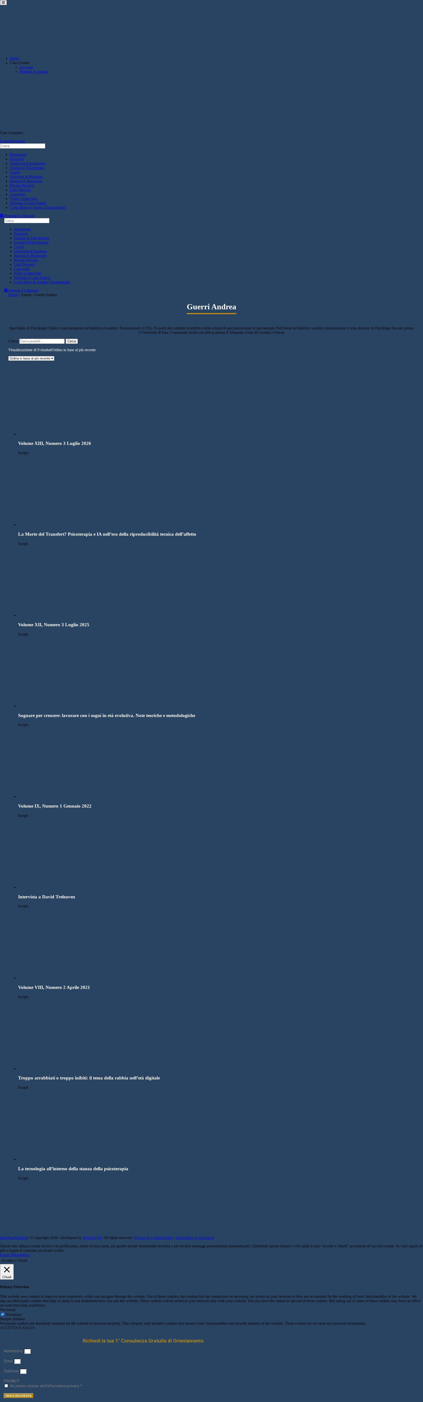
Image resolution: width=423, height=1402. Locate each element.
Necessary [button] (8, 1310)
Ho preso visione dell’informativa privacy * (46, 1386)
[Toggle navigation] (3, 2)
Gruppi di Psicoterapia (27, 168)
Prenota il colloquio (19, 216)
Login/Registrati (12, 141)
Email (9, 1361)
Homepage (18, 154)
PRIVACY (11, 1381)
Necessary (14, 1314)
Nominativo (14, 1351)
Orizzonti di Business (26, 176)
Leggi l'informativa (14, 1255)
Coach (15, 172)
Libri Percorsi (20, 190)
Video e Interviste (23, 199)
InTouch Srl (91, 1238)
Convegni (17, 194)
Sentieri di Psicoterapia (27, 163)
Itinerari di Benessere (26, 181)
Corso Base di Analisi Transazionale (38, 207)
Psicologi (17, 159)
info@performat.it (14, 1238)
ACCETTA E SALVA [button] (17, 1328)
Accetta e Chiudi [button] (14, 1260)
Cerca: (13, 341)
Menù (14, 58)
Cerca (72, 341)
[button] (216, 400)
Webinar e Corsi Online (28, 203)
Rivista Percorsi (22, 185)
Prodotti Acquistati (34, 72)
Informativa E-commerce (195, 1238)
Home (13, 295)
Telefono (12, 1371)
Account (26, 67)
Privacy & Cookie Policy (153, 1238)
